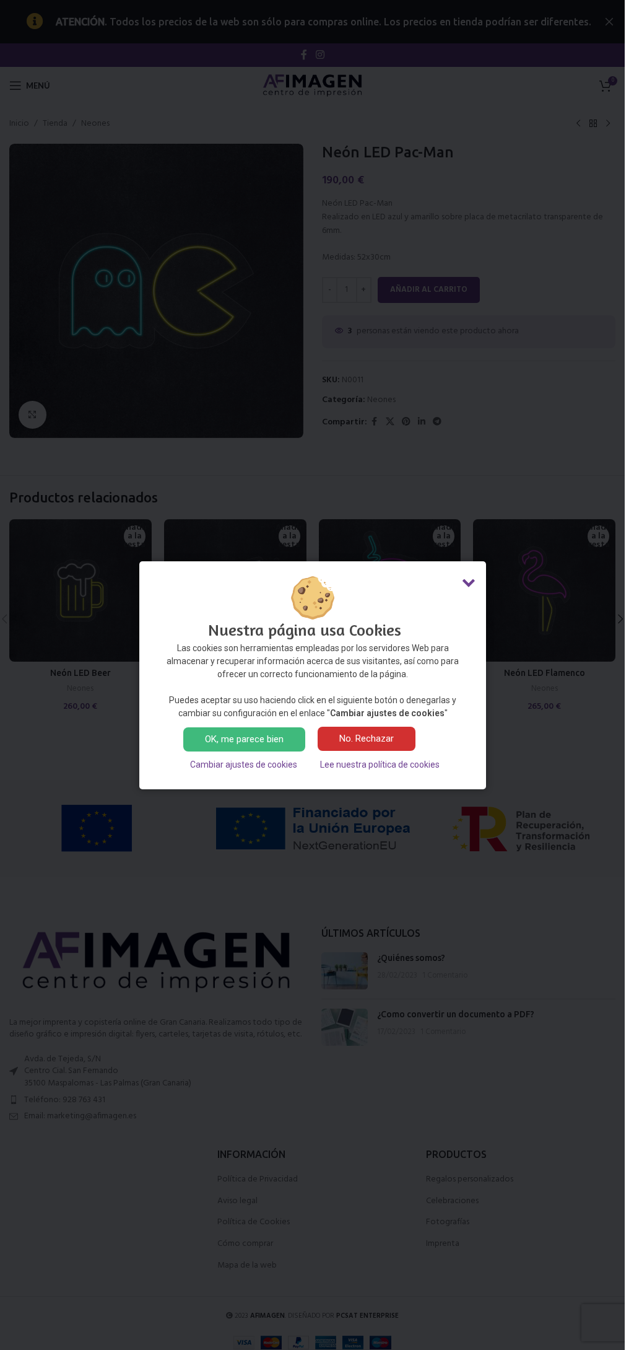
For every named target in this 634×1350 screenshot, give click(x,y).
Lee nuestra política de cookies (380, 764)
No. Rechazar (366, 738)
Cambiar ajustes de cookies (243, 764)
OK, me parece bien (244, 739)
